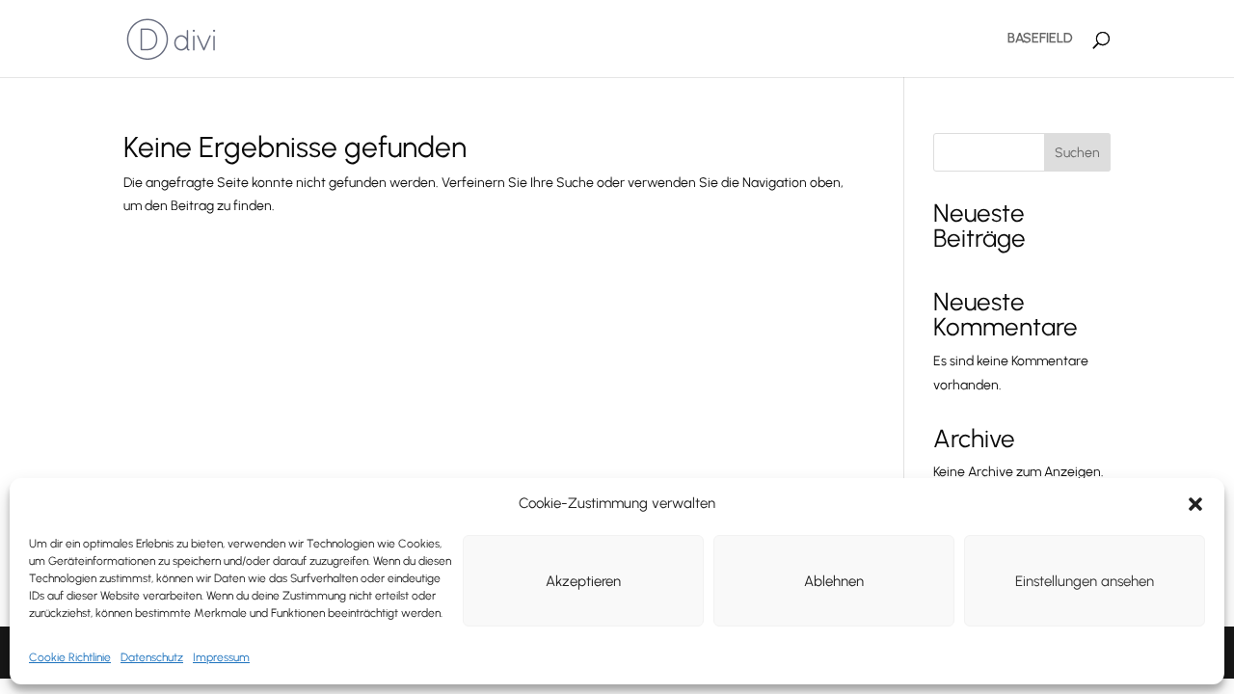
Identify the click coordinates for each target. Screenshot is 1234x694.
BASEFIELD (1039, 39)
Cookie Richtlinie (70, 657)
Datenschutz (152, 657)
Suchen (1077, 153)
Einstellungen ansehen (1084, 581)
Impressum (221, 657)
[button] (1195, 504)
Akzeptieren (583, 581)
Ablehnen (834, 581)
